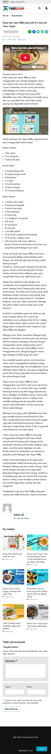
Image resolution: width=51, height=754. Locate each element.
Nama (8, 687)
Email (30, 687)
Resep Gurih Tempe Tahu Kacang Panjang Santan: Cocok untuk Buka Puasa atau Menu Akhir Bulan (37, 558)
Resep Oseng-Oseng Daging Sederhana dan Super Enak (12, 591)
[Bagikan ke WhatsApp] (42, 31)
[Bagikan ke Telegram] (46, 32)
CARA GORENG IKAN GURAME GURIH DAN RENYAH (11, 626)
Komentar (11, 661)
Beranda (6, 15)
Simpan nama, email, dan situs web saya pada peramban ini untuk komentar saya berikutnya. (22, 701)
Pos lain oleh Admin (21, 518)
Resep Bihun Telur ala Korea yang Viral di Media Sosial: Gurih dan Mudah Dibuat (37, 592)
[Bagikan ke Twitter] (38, 32)
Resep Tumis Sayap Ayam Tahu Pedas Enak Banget (37, 624)
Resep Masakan (17, 15)
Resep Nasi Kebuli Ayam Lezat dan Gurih (12, 555)
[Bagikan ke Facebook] (34, 32)
